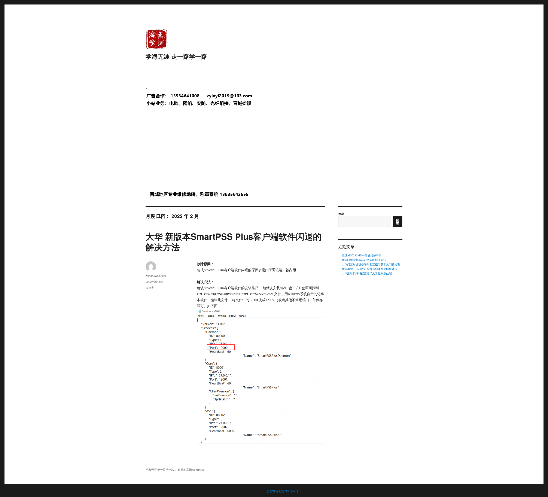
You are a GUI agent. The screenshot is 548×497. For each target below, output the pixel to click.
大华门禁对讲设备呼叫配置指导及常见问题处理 (371, 264)
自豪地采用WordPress (191, 470)
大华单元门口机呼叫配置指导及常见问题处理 (369, 269)
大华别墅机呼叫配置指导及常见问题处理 (367, 273)
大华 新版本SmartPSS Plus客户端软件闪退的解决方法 (234, 241)
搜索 (341, 214)
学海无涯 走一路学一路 (176, 56)
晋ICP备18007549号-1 (282, 491)
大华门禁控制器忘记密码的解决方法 (364, 260)
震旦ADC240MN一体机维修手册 (361, 255)
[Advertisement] (274, 153)
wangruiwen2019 (156, 276)
